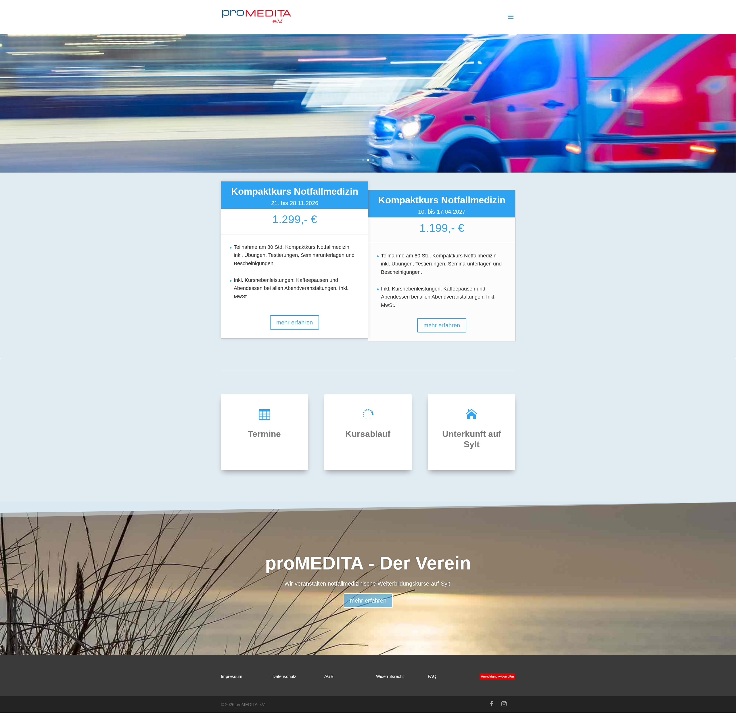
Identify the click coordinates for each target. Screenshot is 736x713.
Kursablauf (367, 434)
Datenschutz (284, 676)
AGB (329, 676)
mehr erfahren (368, 125)
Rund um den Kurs (368, 83)
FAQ (432, 676)
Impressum (231, 676)
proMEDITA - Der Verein (368, 563)
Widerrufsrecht (390, 676)
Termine (264, 434)
